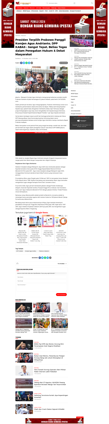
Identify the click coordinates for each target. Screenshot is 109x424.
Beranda (17, 35)
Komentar (64, 62)
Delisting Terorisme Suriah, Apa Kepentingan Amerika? (51, 396)
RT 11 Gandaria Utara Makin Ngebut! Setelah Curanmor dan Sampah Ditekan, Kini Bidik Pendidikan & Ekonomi (59, 331)
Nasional (23, 35)
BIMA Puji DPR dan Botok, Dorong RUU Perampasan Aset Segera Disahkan (22, 315)
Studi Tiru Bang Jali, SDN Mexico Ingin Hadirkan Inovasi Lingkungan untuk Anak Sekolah (40, 331)
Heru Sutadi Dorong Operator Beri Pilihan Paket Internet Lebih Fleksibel (59, 315)
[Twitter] (24, 63)
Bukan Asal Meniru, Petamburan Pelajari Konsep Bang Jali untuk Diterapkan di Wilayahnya (41, 316)
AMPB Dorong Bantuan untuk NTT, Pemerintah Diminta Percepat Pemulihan (82, 51)
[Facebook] (21, 63)
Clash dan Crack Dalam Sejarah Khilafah (49, 409)
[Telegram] (29, 63)
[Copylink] (32, 63)
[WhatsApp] (26, 63)
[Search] (74, 3)
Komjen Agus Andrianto (31, 251)
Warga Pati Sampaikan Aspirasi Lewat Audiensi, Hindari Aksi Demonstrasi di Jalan (83, 59)
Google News (41, 212)
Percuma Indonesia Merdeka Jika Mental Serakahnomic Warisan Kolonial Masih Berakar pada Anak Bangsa (83, 83)
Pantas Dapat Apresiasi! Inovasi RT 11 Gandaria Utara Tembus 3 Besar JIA (83, 67)
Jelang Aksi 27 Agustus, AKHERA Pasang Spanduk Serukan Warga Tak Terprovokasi (22, 331)
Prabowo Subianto (44, 251)
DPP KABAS (19, 251)
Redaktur (18, 58)
